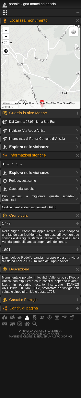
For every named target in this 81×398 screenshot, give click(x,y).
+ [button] (6, 30)
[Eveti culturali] (57, 319)
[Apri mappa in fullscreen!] (6, 43)
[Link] (72, 319)
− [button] (6, 36)
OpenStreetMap (66, 103)
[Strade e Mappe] (64, 319)
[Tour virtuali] (4, 325)
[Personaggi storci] (42, 319)
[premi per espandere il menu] (40, 12)
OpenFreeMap (31, 103)
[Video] (12, 325)
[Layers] (73, 31)
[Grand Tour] (19, 319)
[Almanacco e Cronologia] (49, 319)
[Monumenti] (27, 319)
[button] (6, 51)
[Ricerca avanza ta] (34, 325)
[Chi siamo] (12, 319)
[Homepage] (27, 325)
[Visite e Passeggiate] (4, 319)
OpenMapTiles (48, 103)
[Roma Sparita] (34, 319)
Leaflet (17, 103)
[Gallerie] (19, 325)
